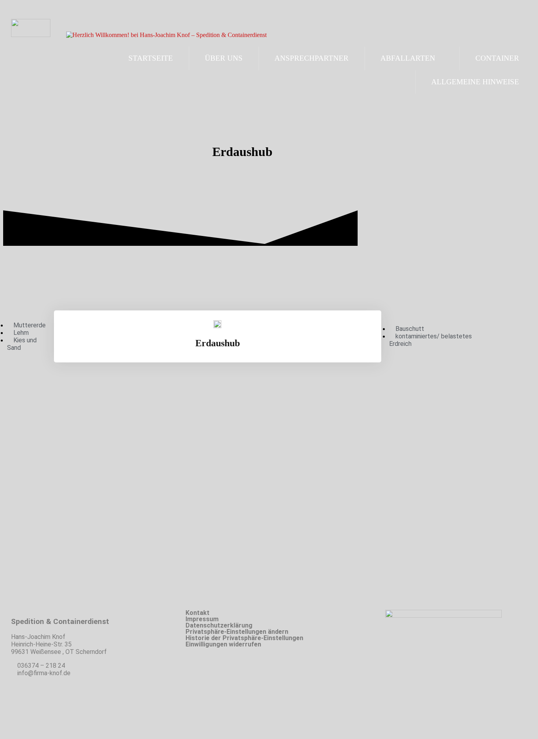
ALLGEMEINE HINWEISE (475, 82)
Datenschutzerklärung (219, 625)
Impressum (202, 619)
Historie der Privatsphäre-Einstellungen (244, 638)
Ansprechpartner (312, 58)
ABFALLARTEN (407, 58)
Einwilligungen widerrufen (223, 644)
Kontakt (198, 613)
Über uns (224, 58)
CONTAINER (497, 58)
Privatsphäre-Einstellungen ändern (237, 632)
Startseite (150, 58)
